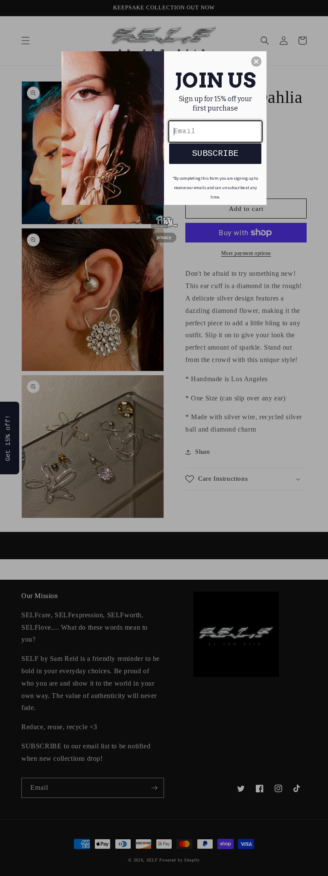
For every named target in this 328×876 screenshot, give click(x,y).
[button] (256, 61)
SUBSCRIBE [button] (215, 153)
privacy (164, 237)
